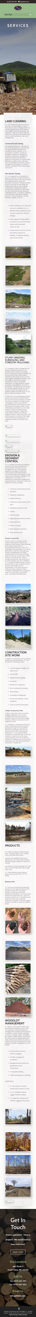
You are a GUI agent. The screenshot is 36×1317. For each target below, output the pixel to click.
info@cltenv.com (18, 1295)
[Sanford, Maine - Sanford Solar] (18, 803)
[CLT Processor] (18, 1201)
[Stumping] (8, 425)
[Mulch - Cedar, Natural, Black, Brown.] (18, 933)
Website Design (13, 1314)
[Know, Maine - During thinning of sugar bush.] (18, 1165)
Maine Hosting (23, 1314)
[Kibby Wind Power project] (18, 299)
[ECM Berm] (18, 616)
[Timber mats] (18, 832)
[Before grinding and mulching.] (18, 435)
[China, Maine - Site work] (18, 756)
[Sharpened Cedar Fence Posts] (18, 978)
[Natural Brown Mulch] (18, 1007)
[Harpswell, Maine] (18, 1124)
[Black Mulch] (18, 950)
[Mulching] (18, 446)
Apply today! (18, 1252)
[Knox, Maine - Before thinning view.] (18, 1142)
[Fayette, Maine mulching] (18, 451)
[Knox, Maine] (18, 1187)
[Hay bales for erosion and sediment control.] (18, 593)
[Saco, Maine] (18, 639)
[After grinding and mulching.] (18, 440)
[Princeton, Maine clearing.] (18, 257)
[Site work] (18, 775)
